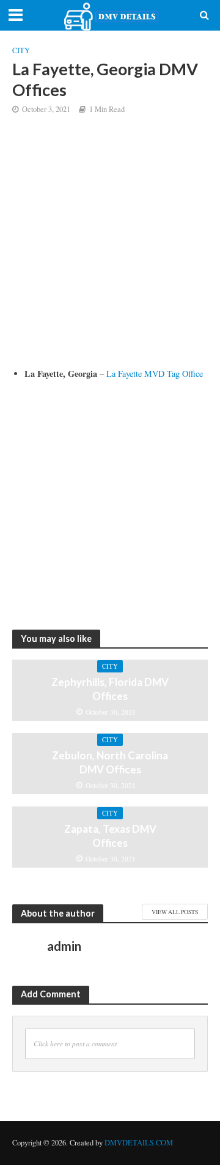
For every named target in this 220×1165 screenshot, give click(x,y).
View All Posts (175, 912)
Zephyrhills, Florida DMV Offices (110, 689)
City (21, 50)
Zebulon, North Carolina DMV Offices (110, 762)
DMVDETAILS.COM (139, 1142)
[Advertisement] (110, 250)
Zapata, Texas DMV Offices (110, 835)
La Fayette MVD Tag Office (154, 373)
